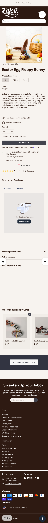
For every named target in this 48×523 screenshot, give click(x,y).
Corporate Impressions (11, 436)
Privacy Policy (7, 460)
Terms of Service (9, 463)
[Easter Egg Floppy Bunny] (16, 286)
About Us (6, 451)
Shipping (5, 136)
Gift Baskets (7, 421)
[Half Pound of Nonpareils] (16, 330)
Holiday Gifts (13, 64)
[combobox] (24, 21)
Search (5, 414)
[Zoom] (38, 59)
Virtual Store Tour (9, 448)
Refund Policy (7, 454)
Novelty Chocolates (10, 427)
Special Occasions (9, 430)
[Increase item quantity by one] (12, 131)
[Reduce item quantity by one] (4, 131)
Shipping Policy (8, 457)
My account (7, 466)
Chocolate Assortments (12, 417)
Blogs (4, 445)
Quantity (5, 127)
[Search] (43, 21)
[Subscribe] (36, 400)
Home (4, 64)
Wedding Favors (8, 433)
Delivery (29, 3)
